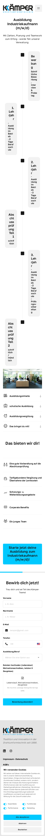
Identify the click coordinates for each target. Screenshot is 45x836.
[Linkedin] (5, 750)
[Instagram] (12, 750)
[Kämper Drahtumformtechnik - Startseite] (18, 8)
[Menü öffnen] (38, 8)
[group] (22, 685)
